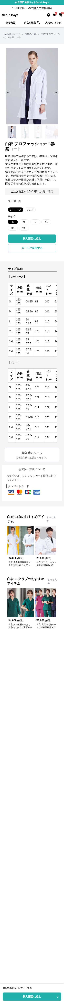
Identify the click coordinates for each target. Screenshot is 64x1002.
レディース (15, 209)
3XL (24, 228)
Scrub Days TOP (11, 34)
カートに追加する (32, 248)
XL (46, 222)
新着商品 (10, 22)
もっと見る (51, 519)
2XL (13, 228)
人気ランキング (53, 22)
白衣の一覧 (30, 34)
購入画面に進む (32, 238)
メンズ (30, 209)
